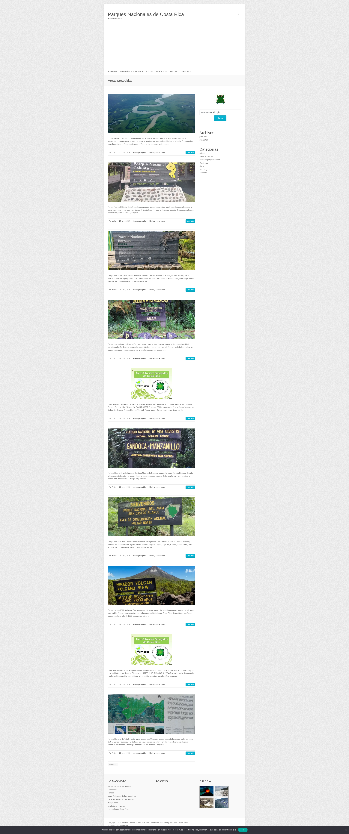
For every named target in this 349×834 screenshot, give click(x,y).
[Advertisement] (174, 47)
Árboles (202, 153)
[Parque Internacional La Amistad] (151, 319)
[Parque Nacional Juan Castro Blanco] (151, 516)
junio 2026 (203, 137)
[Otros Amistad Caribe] (151, 383)
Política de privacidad (159, 823)
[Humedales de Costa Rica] (151, 113)
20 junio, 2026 (124, 221)
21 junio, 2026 (124, 152)
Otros (201, 166)
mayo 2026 (203, 140)
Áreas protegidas (140, 152)
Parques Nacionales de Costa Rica (146, 14)
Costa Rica (185, 71)
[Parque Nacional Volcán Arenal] (151, 585)
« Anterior (113, 764)
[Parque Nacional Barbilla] (151, 250)
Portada (112, 71)
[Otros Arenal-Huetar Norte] (151, 649)
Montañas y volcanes (131, 71)
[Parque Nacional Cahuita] (151, 182)
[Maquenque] (151, 714)
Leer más (190, 152)
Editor (114, 152)
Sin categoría (204, 169)
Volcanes (203, 173)
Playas (173, 71)
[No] (345, 830)
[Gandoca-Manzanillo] (151, 448)
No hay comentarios (157, 152)
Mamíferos (203, 163)
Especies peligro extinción (209, 160)
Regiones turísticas (156, 71)
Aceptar (242, 830)
